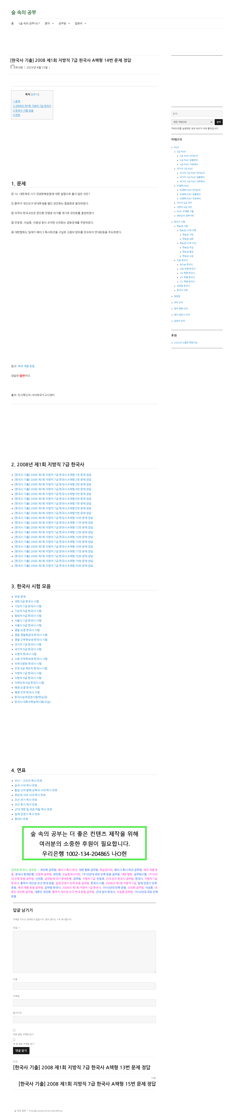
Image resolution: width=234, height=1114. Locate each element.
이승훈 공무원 (125, 892)
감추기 (35, 94)
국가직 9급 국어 (184, 203)
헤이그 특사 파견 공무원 (128, 869)
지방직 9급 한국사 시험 (28, 678)
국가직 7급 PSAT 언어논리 (192, 173)
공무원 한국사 (19, 869)
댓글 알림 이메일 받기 (23, 1034)
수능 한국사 (182, 260)
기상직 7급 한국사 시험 (28, 606)
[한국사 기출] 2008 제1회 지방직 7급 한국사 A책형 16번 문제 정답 (54, 546)
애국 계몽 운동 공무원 (30, 887)
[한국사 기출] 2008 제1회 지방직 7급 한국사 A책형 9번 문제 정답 (53, 513)
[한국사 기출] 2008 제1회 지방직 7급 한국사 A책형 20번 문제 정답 (54, 565)
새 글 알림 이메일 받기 (23, 1044)
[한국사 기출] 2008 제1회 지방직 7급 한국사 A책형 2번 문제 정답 (53, 479)
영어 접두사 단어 (182, 315)
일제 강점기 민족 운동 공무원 (72, 883)
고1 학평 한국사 (187, 282)
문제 (16, 101)
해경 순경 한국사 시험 (27, 687)
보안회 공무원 (48, 869)
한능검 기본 (187, 235)
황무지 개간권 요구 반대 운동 (37, 883)
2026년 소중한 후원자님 (185, 343)
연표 (16, 115)
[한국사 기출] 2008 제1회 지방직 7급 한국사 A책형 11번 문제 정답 (54, 522)
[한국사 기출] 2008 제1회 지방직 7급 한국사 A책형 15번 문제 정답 (54, 541)
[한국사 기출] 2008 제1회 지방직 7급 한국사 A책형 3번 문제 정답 (53, 484)
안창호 (100, 878)
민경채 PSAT (183, 186)
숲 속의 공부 (23, 12)
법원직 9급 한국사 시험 (28, 615)
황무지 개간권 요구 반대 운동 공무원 (73, 892)
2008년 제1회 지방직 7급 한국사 (32, 106)
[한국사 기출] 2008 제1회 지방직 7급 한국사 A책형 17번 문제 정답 (54, 551)
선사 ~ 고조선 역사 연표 (28, 780)
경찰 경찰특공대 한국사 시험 (31, 635)
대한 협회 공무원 (88, 869)
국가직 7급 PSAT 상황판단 (192, 177)
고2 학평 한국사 (187, 277)
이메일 (16, 996)
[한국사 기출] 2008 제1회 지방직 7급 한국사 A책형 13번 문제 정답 (54, 532)
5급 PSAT (181, 152)
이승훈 (149, 887)
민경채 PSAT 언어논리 (190, 190)
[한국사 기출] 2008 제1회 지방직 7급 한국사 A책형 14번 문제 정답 (54, 537)
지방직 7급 (88, 878)
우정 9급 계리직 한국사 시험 (31, 668)
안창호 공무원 (43, 874)
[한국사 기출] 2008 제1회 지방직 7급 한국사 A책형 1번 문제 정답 (53, 474)
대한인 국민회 (43, 892)
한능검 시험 (182, 226)
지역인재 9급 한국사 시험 (29, 682)
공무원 (62, 23)
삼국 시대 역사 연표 (26, 785)
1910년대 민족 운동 (114, 887)
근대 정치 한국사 (105, 892)
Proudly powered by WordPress (45, 1111)
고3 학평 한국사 (187, 273)
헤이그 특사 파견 (67, 869)
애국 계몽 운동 (26, 366)
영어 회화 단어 (181, 309)
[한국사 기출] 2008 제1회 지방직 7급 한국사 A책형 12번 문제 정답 (54, 527)
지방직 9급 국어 (184, 207)
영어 (47, 23)
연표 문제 (20, 596)
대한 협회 (126, 874)
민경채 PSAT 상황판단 (190, 194)
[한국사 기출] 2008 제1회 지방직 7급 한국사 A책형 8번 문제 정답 (53, 508)
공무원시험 (140, 874)
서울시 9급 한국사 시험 (28, 625)
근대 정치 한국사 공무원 (120, 878)
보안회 (57, 874)
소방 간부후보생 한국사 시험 (31, 658)
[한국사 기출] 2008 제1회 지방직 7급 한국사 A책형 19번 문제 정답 (54, 561)
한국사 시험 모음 (23, 110)
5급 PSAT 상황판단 (189, 160)
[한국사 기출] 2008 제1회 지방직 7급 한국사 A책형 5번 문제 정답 (53, 494)
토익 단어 (178, 302)
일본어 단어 (179, 321)
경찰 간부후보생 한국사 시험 (31, 639)
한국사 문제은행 (24, 874)
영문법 (177, 296)
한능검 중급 (187, 252)
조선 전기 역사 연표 (26, 799)
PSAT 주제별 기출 (185, 211)
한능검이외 (106, 869)
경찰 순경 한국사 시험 (27, 630)
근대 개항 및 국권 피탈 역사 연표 (33, 809)
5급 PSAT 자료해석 (189, 164)
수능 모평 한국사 (187, 269)
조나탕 (19, 67)
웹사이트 (17, 1013)
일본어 (78, 23)
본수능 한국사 (186, 264)
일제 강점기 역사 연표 (27, 814)
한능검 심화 (187, 239)
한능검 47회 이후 (188, 230)
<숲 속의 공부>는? (29, 23)
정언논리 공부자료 (185, 216)
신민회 (39, 878)
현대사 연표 (21, 819)
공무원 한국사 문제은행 (58, 878)
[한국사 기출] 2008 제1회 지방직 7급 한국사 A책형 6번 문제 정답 (53, 498)
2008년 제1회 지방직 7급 (121, 883)
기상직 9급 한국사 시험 (28, 611)
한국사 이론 (182, 290)
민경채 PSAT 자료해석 (190, 199)
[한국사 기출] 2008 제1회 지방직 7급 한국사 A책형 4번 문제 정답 (53, 489)
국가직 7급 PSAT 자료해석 (192, 181)
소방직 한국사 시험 (25, 654)
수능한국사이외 (71, 874)
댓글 (16, 928)
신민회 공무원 (136, 887)
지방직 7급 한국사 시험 (28, 673)
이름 (15, 979)
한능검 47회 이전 (188, 243)
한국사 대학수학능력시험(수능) (33, 702)
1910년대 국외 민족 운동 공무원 (101, 874)
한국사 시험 (97, 883)
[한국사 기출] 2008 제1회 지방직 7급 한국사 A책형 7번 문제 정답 (53, 503)
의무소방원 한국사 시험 (28, 663)
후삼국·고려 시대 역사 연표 (30, 795)
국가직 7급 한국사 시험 (28, 644)
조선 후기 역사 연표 (26, 804)
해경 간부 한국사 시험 (27, 692)
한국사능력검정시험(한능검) (31, 697)
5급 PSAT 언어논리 (189, 156)
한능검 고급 (187, 256)
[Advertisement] (85, 44)
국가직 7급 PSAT (185, 169)
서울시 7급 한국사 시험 (28, 620)
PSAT (176, 147)
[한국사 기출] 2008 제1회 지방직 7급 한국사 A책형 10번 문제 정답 (54, 518)
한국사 (139, 878)
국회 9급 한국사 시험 (27, 601)
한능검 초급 (187, 247)
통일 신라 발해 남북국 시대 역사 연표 (36, 790)
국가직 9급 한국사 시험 (28, 649)
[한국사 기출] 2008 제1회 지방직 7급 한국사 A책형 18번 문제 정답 (54, 556)
